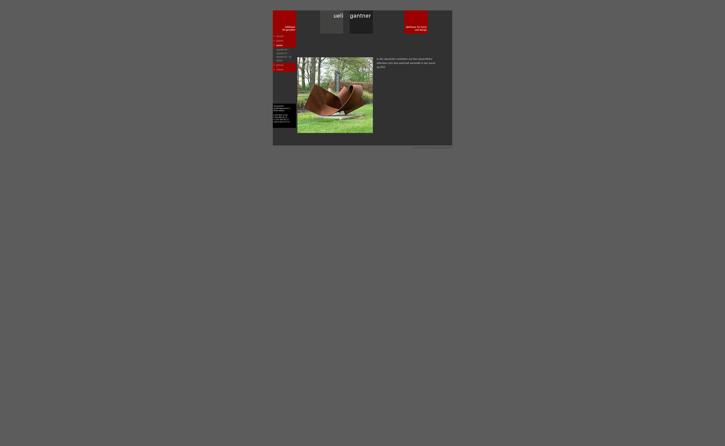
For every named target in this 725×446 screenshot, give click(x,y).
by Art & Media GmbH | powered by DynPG (432, 147)
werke (279, 45)
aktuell (279, 36)
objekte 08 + (282, 49)
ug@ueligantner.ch (281, 122)
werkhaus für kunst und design (416, 28)
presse (280, 65)
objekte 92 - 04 (284, 57)
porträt (279, 40)
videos (279, 69)
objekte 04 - (282, 53)
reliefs (279, 60)
